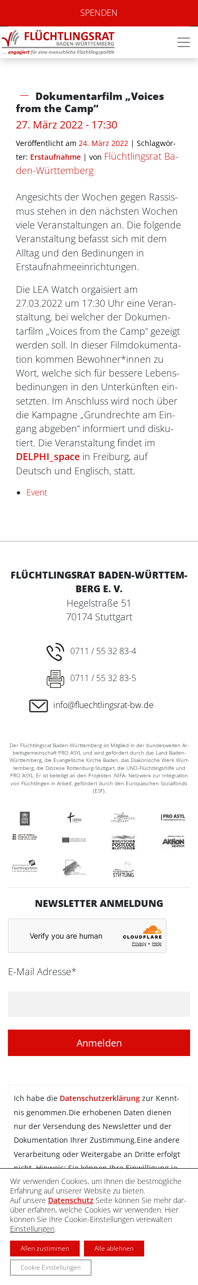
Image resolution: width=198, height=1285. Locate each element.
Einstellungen (32, 1229)
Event (36, 492)
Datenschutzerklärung (100, 1098)
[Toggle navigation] (183, 42)
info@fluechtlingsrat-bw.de (103, 705)
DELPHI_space (48, 456)
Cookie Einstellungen (51, 1267)
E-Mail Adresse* (42, 971)
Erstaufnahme (55, 157)
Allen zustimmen (45, 1248)
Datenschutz (70, 1200)
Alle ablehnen (114, 1248)
